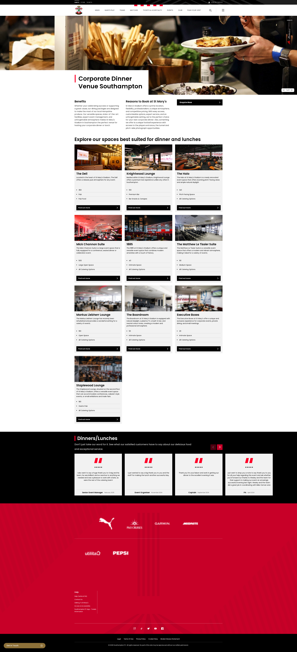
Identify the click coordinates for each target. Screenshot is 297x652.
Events (170, 10)
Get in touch (12, 645)
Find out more (84, 208)
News (97, 10)
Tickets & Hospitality (152, 10)
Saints (76, 2)
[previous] (283, 90)
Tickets (89, 2)
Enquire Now (186, 102)
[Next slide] (220, 447)
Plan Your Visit (194, 10)
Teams (122, 10)
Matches (134, 10)
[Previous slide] (213, 447)
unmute (289, 20)
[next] (292, 90)
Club (180, 10)
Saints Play (110, 10)
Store (83, 2)
